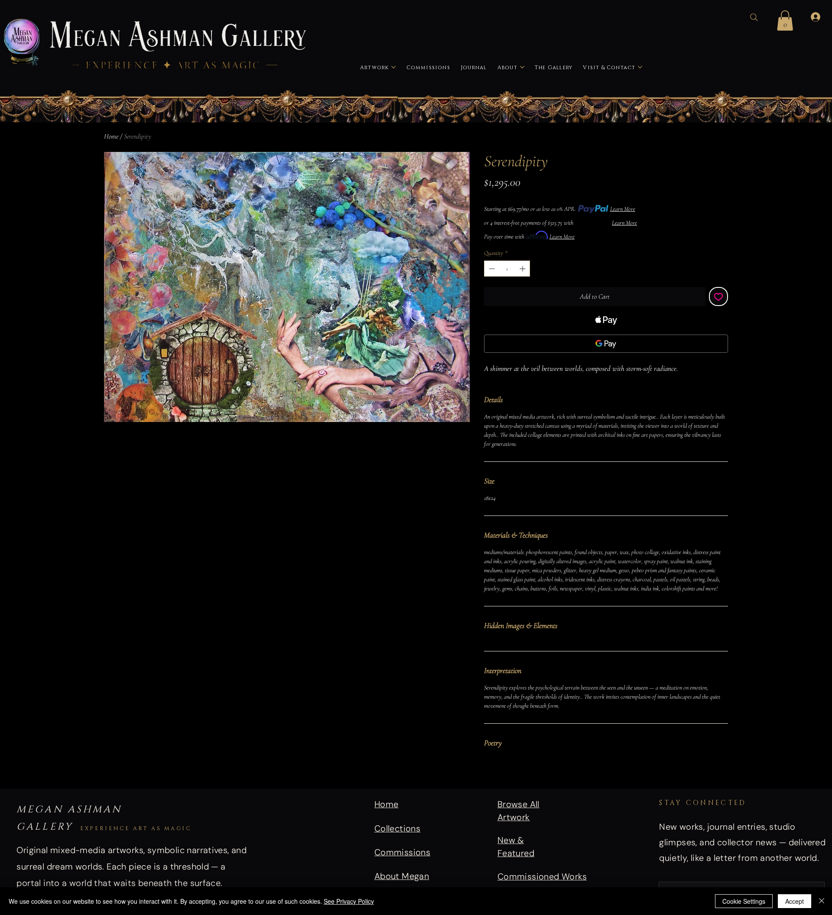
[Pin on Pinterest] (506, 774)
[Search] (754, 17)
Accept (794, 901)
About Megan (401, 876)
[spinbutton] (507, 268)
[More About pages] (522, 67)
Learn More (622, 209)
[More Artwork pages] (393, 67)
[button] (785, 20)
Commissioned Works (542, 876)
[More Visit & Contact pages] (640, 67)
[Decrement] (490, 268)
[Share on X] (539, 774)
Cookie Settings (743, 901)
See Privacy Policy (349, 901)
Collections (397, 828)
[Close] (821, 901)
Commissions (402, 852)
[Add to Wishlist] (718, 296)
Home (111, 136)
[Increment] (523, 268)
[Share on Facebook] (489, 774)
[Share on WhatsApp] (522, 774)
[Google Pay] (606, 344)
